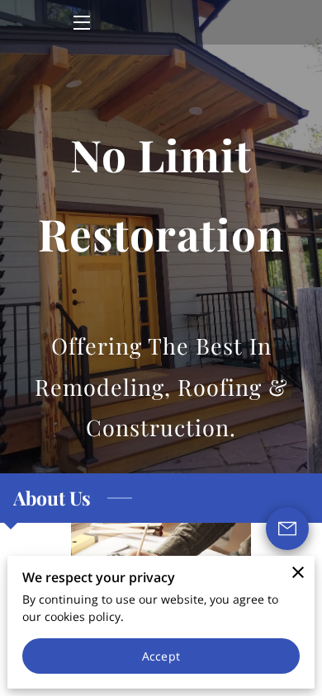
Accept (161, 656)
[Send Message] (287, 528)
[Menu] (80, 22)
